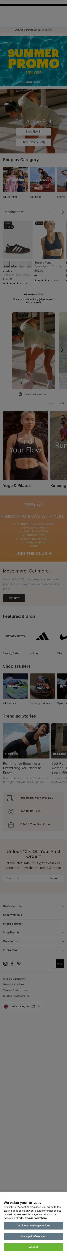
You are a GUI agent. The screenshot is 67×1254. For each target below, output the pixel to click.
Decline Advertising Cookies (33, 1225)
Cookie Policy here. (36, 1218)
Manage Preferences (33, 1236)
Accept (33, 1247)
